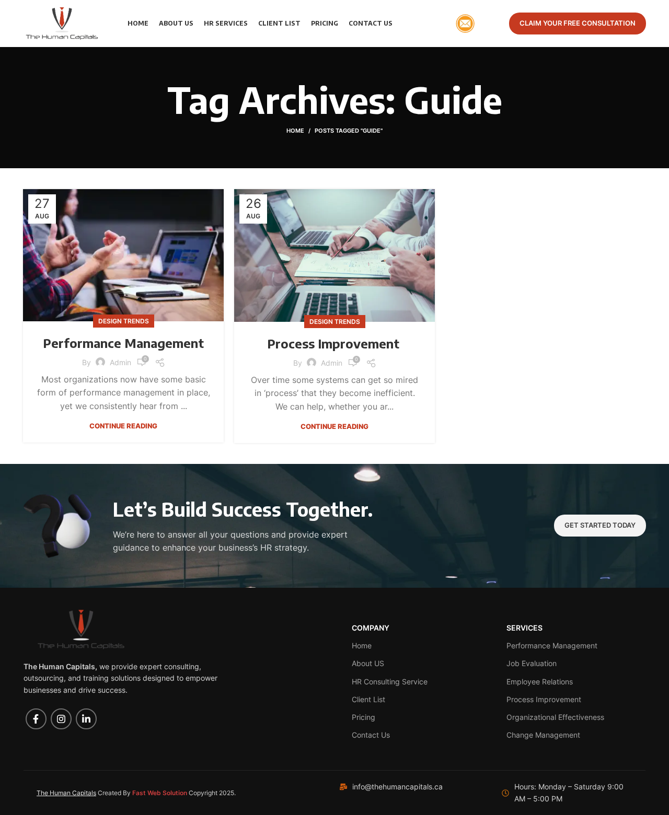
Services (524, 627)
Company (370, 627)
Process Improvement (334, 343)
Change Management (543, 734)
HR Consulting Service (390, 681)
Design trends (123, 321)
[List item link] (405, 787)
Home (295, 130)
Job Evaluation (531, 663)
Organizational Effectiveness (555, 717)
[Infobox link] (474, 23)
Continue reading (123, 426)
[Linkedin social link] (86, 718)
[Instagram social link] (61, 718)
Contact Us (371, 734)
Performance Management (123, 343)
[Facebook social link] (36, 718)
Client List (368, 699)
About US (368, 663)
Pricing (363, 717)
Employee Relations (539, 681)
